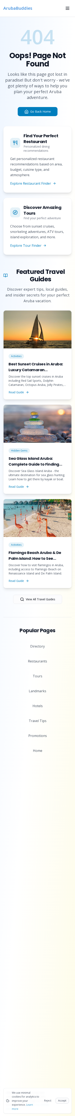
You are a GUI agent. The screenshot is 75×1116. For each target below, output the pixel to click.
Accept (62, 1100)
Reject (47, 1100)
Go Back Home (40, 111)
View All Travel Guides (40, 599)
